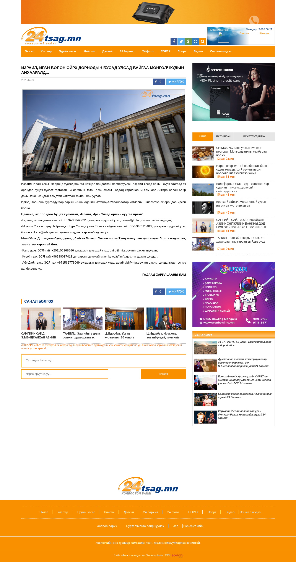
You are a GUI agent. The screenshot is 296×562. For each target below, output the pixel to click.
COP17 (165, 51)
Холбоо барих (107, 526)
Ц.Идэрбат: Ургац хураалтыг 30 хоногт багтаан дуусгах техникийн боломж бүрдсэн (124, 335)
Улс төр (46, 51)
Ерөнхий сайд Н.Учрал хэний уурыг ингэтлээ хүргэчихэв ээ (241, 203)
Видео (198, 51)
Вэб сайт (189, 526)
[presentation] (202, 136)
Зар (175, 526)
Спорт (182, 51)
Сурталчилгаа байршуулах (145, 526)
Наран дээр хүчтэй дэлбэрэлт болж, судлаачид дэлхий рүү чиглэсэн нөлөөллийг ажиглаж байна (242, 169)
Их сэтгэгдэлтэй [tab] (254, 136)
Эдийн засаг (67, 51)
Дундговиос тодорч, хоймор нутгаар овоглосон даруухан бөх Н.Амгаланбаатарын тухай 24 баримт (243, 363)
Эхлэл (29, 51)
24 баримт (127, 51)
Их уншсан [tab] (223, 136)
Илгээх (163, 373)
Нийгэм (89, 51)
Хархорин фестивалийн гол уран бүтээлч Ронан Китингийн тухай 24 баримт (242, 415)
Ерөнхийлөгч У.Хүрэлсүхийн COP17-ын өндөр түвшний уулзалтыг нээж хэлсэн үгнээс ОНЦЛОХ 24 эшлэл (244, 380)
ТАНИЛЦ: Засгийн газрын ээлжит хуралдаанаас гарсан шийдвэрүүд (81, 335)
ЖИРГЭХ (177, 81)
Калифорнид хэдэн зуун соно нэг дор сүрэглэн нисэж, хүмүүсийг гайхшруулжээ (242, 187)
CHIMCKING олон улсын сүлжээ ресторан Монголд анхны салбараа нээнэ (241, 151)
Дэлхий (107, 51)
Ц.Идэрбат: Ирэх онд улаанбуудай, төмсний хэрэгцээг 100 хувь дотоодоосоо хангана (162, 335)
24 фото (147, 51)
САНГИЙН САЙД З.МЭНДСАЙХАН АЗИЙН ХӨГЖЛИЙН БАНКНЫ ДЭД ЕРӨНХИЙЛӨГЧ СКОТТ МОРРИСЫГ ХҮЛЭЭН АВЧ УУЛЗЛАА (40, 335)
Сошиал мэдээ (220, 51)
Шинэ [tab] (202, 136)
